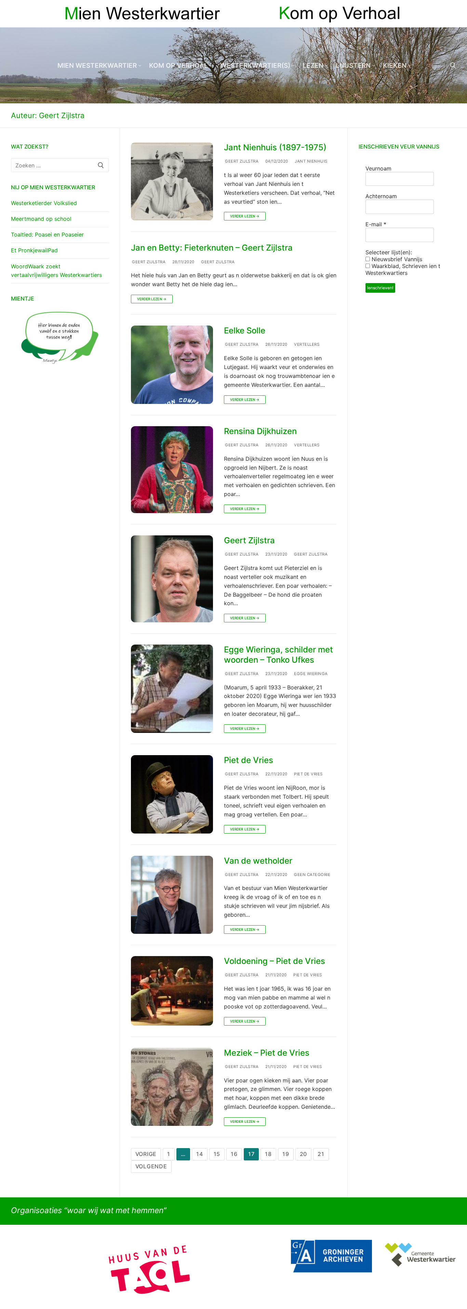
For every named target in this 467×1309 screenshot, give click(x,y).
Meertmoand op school (41, 218)
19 (285, 1154)
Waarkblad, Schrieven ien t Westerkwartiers (402, 269)
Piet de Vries (248, 760)
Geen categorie (312, 874)
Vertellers (306, 344)
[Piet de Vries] (172, 794)
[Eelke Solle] (172, 365)
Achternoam (381, 196)
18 (268, 1154)
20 (303, 1154)
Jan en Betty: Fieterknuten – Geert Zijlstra (212, 248)
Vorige (146, 1154)
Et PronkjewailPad (34, 250)
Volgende (151, 1166)
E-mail (375, 224)
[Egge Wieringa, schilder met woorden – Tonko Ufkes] (172, 689)
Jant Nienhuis (311, 161)
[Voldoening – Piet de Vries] (172, 991)
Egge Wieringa (310, 673)
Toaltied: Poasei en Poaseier (47, 234)
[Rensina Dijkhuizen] (172, 469)
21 (321, 1154)
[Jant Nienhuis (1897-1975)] (172, 181)
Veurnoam (378, 168)
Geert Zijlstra (241, 161)
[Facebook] (438, 14)
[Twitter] (450, 14)
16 (234, 1154)
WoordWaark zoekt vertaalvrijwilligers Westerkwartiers (56, 271)
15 (217, 1154)
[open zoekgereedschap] (453, 65)
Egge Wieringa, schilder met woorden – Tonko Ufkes (278, 654)
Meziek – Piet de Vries (266, 1053)
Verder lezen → (244, 216)
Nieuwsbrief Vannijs (396, 259)
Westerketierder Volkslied (44, 203)
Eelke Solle (244, 330)
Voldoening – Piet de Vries (274, 961)
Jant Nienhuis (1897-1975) (275, 147)
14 (199, 1154)
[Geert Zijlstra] (172, 578)
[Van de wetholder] (172, 895)
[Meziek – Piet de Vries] (172, 1087)
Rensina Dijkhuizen (260, 431)
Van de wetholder (258, 861)
